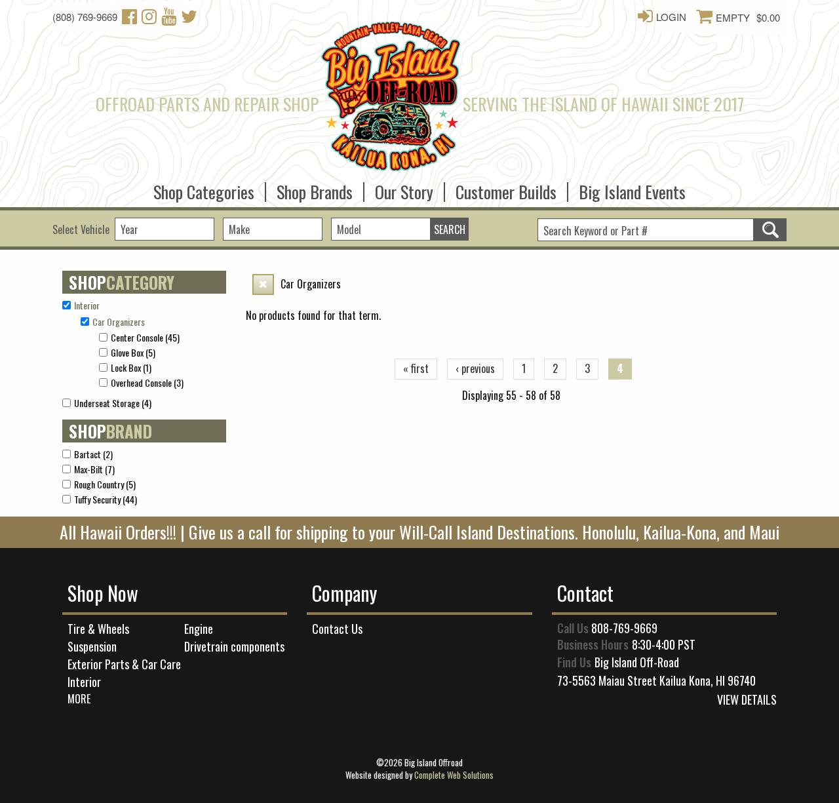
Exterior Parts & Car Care (124, 664)
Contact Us (337, 629)
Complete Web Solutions (454, 774)
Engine (198, 628)
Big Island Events (632, 187)
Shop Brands (315, 187)
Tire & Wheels (98, 628)
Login (671, 17)
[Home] (390, 107)
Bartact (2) (93, 454)
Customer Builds (506, 187)
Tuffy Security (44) (105, 499)
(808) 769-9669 (84, 17)
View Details (747, 699)
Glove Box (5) (133, 352)
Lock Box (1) (131, 367)
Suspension (92, 646)
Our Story (404, 187)
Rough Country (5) (105, 484)
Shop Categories (203, 187)
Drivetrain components (234, 646)
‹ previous (475, 368)
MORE (79, 699)
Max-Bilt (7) (94, 469)
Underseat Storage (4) (112, 403)
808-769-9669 (624, 628)
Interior (84, 681)
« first (416, 368)
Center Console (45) (145, 337)
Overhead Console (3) (147, 382)
